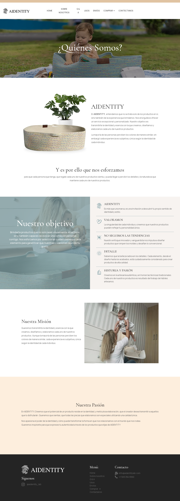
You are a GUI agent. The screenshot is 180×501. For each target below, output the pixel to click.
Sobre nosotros (64, 11)
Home (49, 10)
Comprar (108, 10)
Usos (87, 10)
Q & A (78, 11)
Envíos (96, 10)
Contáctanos (126, 10)
